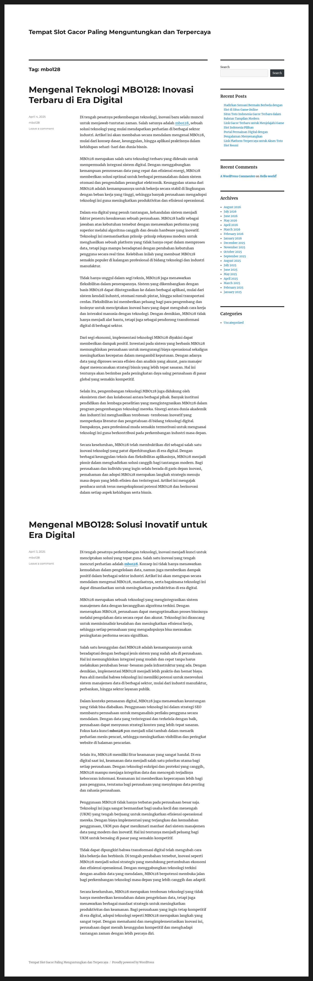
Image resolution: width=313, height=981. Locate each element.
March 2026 (232, 229)
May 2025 (230, 274)
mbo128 (182, 123)
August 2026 (232, 207)
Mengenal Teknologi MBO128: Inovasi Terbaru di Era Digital (111, 94)
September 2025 (235, 256)
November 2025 (234, 247)
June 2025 (230, 270)
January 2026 (233, 238)
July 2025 (230, 265)
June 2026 (231, 216)
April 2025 (231, 278)
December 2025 (234, 243)
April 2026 (231, 225)
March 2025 (232, 283)
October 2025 (233, 252)
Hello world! (268, 176)
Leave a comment (41, 128)
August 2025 (232, 261)
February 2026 (234, 234)
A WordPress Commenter (237, 176)
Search (225, 67)
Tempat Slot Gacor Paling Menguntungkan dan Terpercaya (120, 32)
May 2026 (230, 220)
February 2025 (233, 287)
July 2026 (230, 211)
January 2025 (233, 292)
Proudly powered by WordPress (133, 962)
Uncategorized (234, 323)
